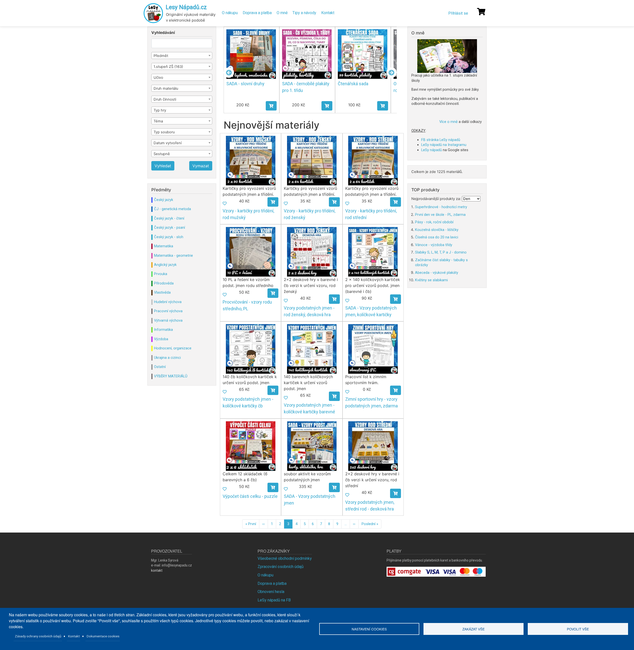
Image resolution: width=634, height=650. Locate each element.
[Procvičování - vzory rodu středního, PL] (250, 251)
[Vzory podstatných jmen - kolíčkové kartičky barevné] (312, 348)
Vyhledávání (163, 32)
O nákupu (230, 12)
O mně (282, 12)
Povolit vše (578, 628)
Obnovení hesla (271, 591)
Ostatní (160, 367)
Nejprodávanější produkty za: (436, 199)
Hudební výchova (168, 302)
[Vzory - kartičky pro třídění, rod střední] (373, 160)
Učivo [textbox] (158, 77)
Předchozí (229, 72)
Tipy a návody (304, 12)
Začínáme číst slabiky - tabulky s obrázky (441, 262)
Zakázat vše (473, 628)
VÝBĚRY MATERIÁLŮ (170, 376)
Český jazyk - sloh (168, 237)
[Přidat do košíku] (276, 106)
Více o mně (448, 121)
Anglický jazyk (165, 264)
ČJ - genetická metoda (172, 209)
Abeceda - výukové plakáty (436, 272)
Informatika (163, 329)
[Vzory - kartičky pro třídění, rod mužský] (250, 160)
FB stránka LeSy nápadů (440, 140)
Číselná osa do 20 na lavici (436, 237)
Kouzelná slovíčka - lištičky (436, 229)
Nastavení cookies (369, 628)
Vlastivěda (162, 292)
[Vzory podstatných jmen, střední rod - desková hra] (373, 445)
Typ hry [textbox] (160, 110)
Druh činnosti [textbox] (165, 99)
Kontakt (327, 12)
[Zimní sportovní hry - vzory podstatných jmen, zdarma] (373, 348)
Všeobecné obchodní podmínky (285, 558)
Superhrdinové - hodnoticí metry (441, 207)
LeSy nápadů (431, 150)
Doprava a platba (257, 12)
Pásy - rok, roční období (434, 222)
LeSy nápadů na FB (274, 600)
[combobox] (181, 55)
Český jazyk (163, 200)
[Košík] (481, 11)
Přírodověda (164, 283)
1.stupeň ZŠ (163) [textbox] (168, 66)
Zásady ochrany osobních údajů (38, 636)
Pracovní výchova (168, 311)
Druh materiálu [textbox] (166, 88)
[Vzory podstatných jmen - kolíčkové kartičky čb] (250, 348)
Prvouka (160, 274)
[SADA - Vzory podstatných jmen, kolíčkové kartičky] (373, 251)
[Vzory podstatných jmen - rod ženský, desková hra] (312, 251)
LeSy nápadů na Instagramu (443, 144)
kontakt (156, 570)
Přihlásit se (458, 13)
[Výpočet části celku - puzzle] (250, 445)
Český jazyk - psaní (169, 227)
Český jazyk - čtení (169, 218)
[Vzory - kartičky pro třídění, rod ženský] (312, 160)
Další (391, 72)
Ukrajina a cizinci (167, 357)
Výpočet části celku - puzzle (250, 496)
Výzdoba (161, 339)
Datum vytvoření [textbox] (168, 143)
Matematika (163, 246)
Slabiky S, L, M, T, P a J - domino (441, 252)
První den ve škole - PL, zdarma (440, 214)
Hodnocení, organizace (172, 348)
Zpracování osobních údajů (281, 566)
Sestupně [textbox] (162, 154)
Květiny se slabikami (431, 280)
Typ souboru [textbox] (164, 132)
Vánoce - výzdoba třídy (433, 245)
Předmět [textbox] (161, 56)
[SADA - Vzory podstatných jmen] (312, 445)
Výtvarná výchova (168, 320)
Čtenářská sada (302, 83)
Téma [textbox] (158, 121)
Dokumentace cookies (103, 636)
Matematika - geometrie (173, 255)
